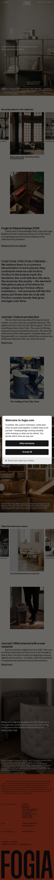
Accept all (27, 452)
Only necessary (27, 443)
